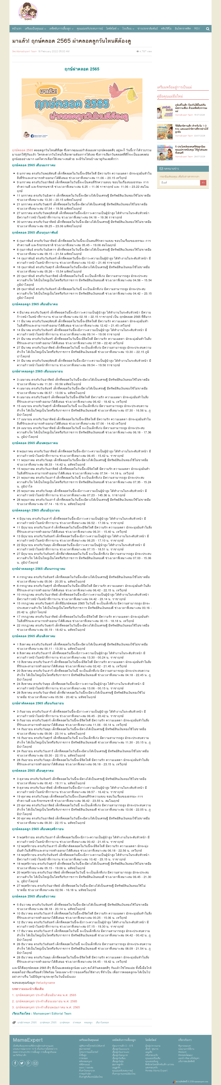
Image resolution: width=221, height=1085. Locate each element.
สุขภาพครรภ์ (84, 1049)
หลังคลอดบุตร (85, 1061)
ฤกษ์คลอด (65, 1022)
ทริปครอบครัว (151, 1055)
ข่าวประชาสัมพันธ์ (148, 28)
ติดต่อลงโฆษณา (185, 1055)
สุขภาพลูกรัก (117, 1064)
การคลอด (83, 1058)
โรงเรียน (127, 28)
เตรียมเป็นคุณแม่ (34, 28)
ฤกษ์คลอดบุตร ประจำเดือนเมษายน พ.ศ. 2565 (46, 1001)
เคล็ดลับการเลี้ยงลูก (60, 28)
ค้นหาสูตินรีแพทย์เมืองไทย (91, 1076)
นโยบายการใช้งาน (186, 1049)
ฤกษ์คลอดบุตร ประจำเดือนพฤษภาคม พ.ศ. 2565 (48, 1007)
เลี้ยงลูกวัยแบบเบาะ (120, 1049)
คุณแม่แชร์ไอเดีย (152, 1058)
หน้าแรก (16, 28)
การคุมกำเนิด (85, 1073)
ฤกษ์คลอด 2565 (48, 1022)
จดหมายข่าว (171, 168)
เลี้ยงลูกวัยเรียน (119, 1058)
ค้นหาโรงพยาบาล (87, 1070)
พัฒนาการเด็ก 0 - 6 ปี (122, 1045)
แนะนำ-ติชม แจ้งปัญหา (188, 1058)
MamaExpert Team (26, 51)
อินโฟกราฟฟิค (183, 28)
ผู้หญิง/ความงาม (152, 1045)
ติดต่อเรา (182, 1052)
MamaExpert (28, 12)
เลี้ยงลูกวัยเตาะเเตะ (120, 1052)
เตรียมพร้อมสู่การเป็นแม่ (174, 87)
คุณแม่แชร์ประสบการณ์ (90, 28)
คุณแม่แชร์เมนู (151, 1061)
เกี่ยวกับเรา (185, 1040)
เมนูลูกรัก (116, 1067)
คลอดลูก (88, 1022)
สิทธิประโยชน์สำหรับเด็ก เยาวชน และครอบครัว (159, 1066)
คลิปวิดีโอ (166, 28)
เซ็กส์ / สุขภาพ (151, 1049)
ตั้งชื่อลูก (83, 1055)
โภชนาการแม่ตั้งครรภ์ (88, 1052)
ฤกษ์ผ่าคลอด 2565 (27, 1022)
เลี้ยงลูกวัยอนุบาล (120, 1055)
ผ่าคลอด (77, 1022)
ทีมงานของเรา (184, 1045)
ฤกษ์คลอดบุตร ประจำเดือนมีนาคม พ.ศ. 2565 (46, 995)
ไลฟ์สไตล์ (111, 28)
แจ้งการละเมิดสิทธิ (186, 1061)
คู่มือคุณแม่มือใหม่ (170, 96)
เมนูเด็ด (148, 1052)
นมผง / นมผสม (86, 1067)
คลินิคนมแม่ (84, 1064)
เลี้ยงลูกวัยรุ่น (118, 1061)
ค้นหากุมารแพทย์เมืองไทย (123, 1073)
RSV (197, 28)
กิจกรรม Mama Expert (156, 1070)
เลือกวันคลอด (102, 1022)
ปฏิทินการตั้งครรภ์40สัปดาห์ (92, 1045)
